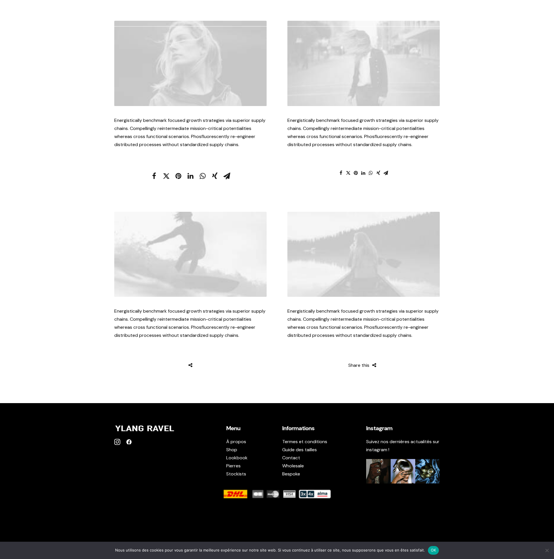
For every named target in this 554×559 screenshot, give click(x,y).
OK (433, 550)
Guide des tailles (299, 450)
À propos (388, 13)
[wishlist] (530, 13)
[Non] (547, 550)
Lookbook (463, 13)
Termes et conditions (304, 442)
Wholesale (293, 466)
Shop (413, 13)
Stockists (495, 13)
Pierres (435, 13)
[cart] (539, 13)
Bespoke (291, 474)
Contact (291, 458)
